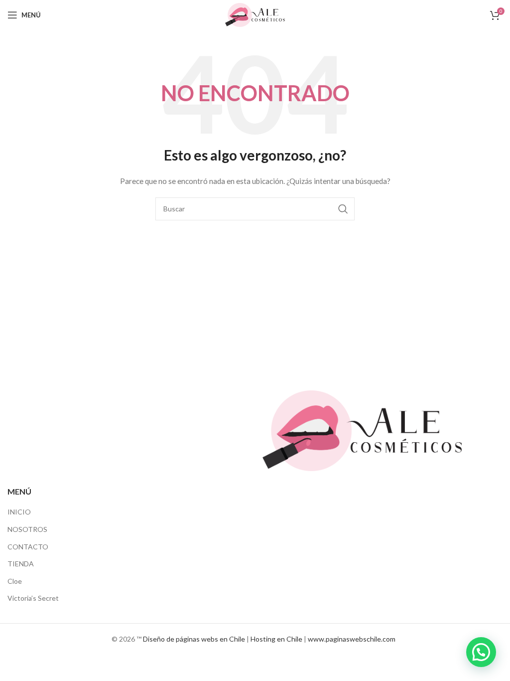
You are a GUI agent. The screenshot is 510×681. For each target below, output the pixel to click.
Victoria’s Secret (33, 598)
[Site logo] (255, 14)
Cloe (14, 581)
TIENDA (20, 563)
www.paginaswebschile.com (351, 639)
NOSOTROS (27, 529)
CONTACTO (27, 546)
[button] (481, 652)
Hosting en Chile (276, 639)
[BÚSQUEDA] (343, 208)
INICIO (19, 512)
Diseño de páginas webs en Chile (194, 639)
